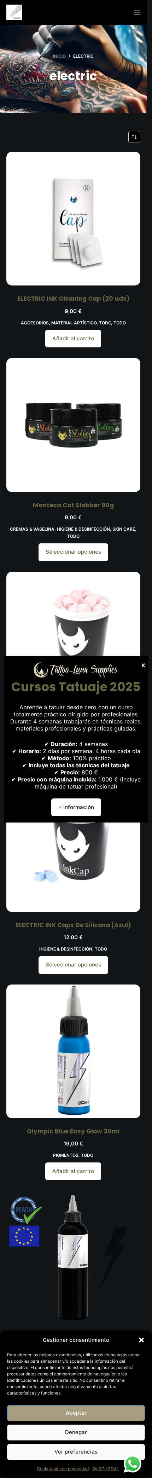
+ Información (76, 807)
